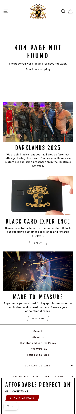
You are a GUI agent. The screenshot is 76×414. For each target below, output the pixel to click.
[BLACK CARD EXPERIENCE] (38, 195)
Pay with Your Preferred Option (38, 376)
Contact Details (38, 365)
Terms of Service (38, 354)
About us (38, 337)
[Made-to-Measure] (38, 271)
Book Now (38, 318)
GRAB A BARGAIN (22, 397)
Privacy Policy (38, 348)
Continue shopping (38, 69)
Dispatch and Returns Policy (38, 342)
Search (38, 331)
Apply (38, 243)
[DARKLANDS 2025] (38, 122)
